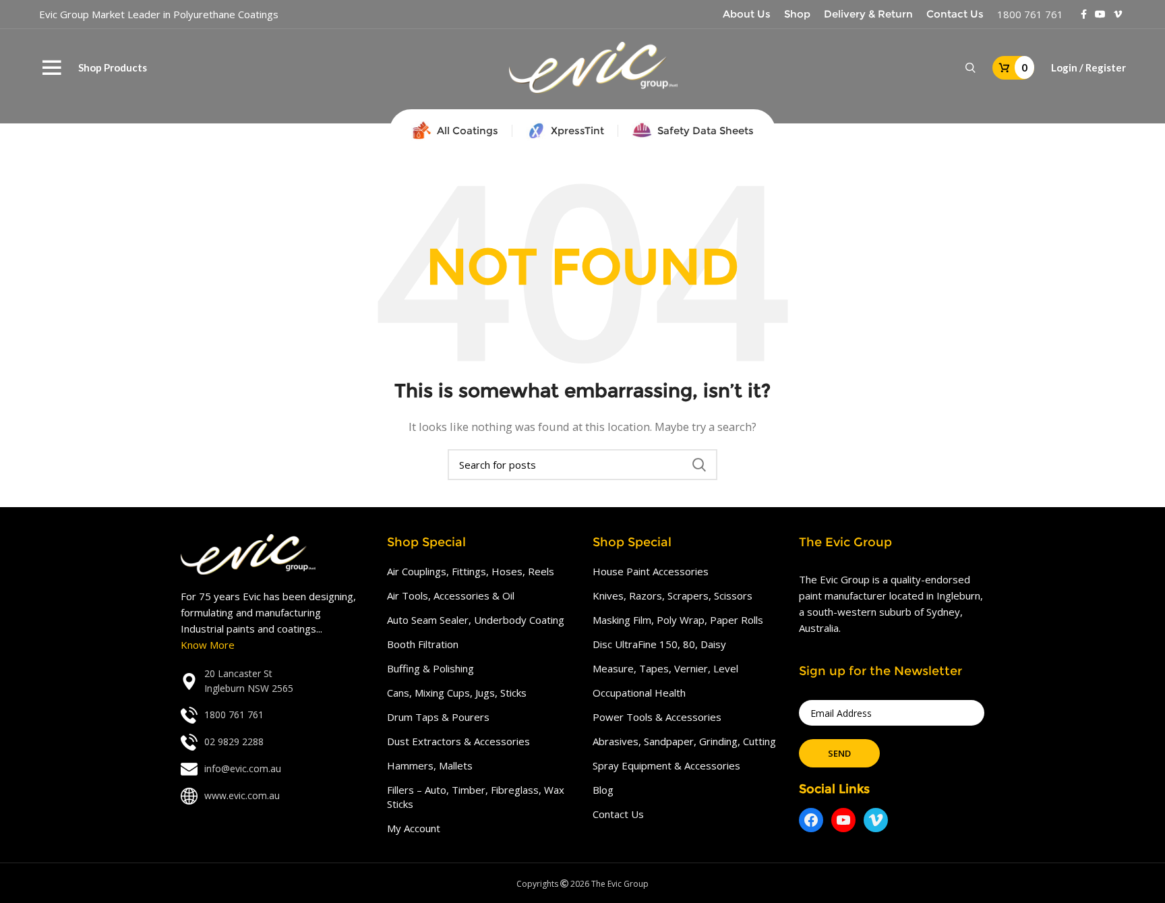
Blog (603, 789)
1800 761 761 (1030, 14)
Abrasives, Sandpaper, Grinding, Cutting (684, 741)
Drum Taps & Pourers (438, 717)
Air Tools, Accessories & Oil (450, 595)
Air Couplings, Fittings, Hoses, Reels (470, 571)
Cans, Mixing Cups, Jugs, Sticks (457, 692)
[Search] (970, 68)
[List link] (274, 681)
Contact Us (618, 814)
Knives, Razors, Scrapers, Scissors (672, 595)
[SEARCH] (699, 464)
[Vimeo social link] (1118, 14)
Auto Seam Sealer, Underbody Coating (475, 620)
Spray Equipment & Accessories (666, 765)
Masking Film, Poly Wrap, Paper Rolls (678, 620)
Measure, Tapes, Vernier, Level (665, 668)
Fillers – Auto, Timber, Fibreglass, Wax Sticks (475, 797)
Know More (208, 644)
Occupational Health (639, 692)
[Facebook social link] (1084, 14)
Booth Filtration (422, 644)
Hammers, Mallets (430, 765)
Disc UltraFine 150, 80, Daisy (659, 644)
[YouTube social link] (1100, 14)
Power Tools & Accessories (657, 717)
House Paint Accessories (651, 571)
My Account (413, 828)
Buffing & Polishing (430, 668)
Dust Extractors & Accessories (458, 741)
